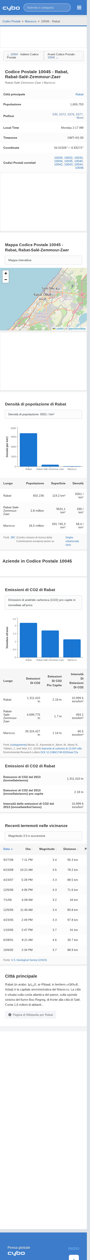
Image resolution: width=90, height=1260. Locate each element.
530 (55, 114)
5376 (71, 114)
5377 (79, 114)
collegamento (18, 744)
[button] (47, 7)
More (80, 117)
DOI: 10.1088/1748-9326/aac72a (59, 752)
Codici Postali (11, 21)
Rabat (80, 94)
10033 (78, 157)
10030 (58, 157)
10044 (78, 164)
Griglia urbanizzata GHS (72, 541)
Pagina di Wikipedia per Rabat (33, 1014)
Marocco (30, 21)
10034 (58, 161)
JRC (12, 537)
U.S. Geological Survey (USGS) (29, 960)
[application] (43, 450)
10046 (79, 167)
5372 (62, 114)
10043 (68, 164)
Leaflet (59, 328)
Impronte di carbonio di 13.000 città (62, 748)
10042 (58, 164)
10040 (78, 161)
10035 (68, 161)
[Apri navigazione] (79, 8)
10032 (68, 157)
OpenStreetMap (77, 328)
